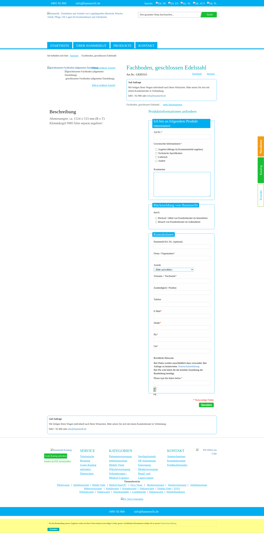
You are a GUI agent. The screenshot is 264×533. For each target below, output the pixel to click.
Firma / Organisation (164, 253)
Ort (155, 346)
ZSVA (177, 488)
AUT (202, 3)
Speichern (197, 74)
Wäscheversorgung (119, 469)
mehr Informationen (172, 104)
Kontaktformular (176, 460)
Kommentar (159, 169)
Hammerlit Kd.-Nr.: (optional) (168, 241)
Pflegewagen (63, 485)
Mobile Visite (116, 464)
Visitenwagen (103, 492)
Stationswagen (156, 492)
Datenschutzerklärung (188, 366)
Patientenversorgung (120, 456)
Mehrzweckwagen (93, 488)
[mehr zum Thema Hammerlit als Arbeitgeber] (206, 451)
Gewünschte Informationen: (167, 143)
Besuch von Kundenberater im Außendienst (179, 222)
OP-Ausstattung (147, 460)
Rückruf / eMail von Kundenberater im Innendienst (182, 218)
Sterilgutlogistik (147, 456)
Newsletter (260, 147)
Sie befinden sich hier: (58, 55)
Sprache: (148, 3)
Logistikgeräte (139, 492)
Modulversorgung (148, 469)
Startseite (59, 45)
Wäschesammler (121, 492)
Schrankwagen (129, 488)
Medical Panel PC (118, 485)
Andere (161, 161)
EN (176, 3)
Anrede (157, 265)
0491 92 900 (58, 3)
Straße (157, 323)
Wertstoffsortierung (175, 492)
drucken (211, 74)
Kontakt (146, 45)
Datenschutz (87, 473)
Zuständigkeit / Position (165, 287)
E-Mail (157, 311)
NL (189, 3)
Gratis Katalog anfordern (55, 456)
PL (215, 3)
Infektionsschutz (118, 460)
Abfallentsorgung (198, 485)
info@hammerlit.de (88, 3)
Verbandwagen (86, 492)
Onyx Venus (136, 485)
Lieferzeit (162, 157)
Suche (210, 14)
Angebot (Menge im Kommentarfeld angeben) (180, 149)
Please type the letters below (167, 378)
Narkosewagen (147, 488)
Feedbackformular (177, 464)
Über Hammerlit (91, 45)
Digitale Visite (164, 488)
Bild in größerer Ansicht (103, 68)
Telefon (157, 299)
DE (164, 3)
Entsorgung (144, 464)
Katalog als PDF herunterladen (57, 461)
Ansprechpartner (176, 456)
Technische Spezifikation (170, 153)
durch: (157, 212)
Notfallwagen (112, 488)
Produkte (122, 45)
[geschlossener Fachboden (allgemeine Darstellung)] (73, 67)
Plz (155, 334)
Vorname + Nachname (164, 276)
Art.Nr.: (157, 132)
